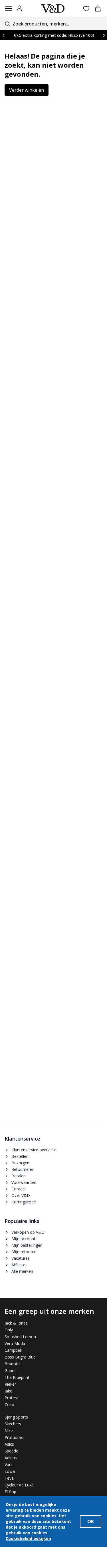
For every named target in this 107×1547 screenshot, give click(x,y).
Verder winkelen (26, 90)
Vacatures (20, 1258)
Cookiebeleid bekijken (28, 1538)
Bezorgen (20, 1162)
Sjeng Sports (16, 1417)
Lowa (10, 1471)
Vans (9, 1464)
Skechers (13, 1423)
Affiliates (19, 1264)
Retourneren (23, 1169)
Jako (9, 1391)
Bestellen (20, 1156)
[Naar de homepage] (53, 8)
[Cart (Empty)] (98, 8)
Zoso (9, 1404)
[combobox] (53, 23)
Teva (9, 1478)
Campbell (13, 1350)
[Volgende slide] (103, 35)
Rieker (10, 1384)
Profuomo (14, 1437)
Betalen (18, 1176)
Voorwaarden (23, 1182)
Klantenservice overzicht (33, 1149)
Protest (11, 1397)
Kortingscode (23, 1202)
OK (90, 1521)
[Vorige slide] (3, 35)
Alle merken (22, 1271)
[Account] (19, 8)
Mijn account (23, 1238)
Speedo (12, 1451)
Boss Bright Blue (20, 1357)
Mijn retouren (24, 1251)
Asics (9, 1444)
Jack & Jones (16, 1323)
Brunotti (12, 1363)
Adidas (11, 1457)
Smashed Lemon (20, 1336)
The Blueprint (17, 1377)
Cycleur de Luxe (19, 1485)
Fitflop (10, 1491)
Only (9, 1329)
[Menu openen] (8, 8)
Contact (18, 1189)
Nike (9, 1430)
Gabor (10, 1370)
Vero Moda (15, 1343)
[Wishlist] (86, 8)
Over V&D (20, 1195)
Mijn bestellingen (27, 1245)
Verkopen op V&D (28, 1232)
